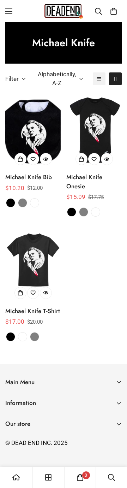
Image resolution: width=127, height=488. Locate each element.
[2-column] (115, 78)
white (34, 203)
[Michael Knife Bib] (33, 132)
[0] (113, 11)
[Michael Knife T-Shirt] (33, 265)
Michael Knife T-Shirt (32, 311)
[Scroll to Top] (114, 450)
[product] (16, 477)
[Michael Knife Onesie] (94, 132)
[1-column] (99, 78)
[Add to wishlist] (33, 159)
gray (22, 203)
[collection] (48, 477)
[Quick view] (46, 159)
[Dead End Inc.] (63, 11)
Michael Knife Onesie (84, 181)
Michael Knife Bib (28, 177)
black (10, 203)
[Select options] (20, 159)
